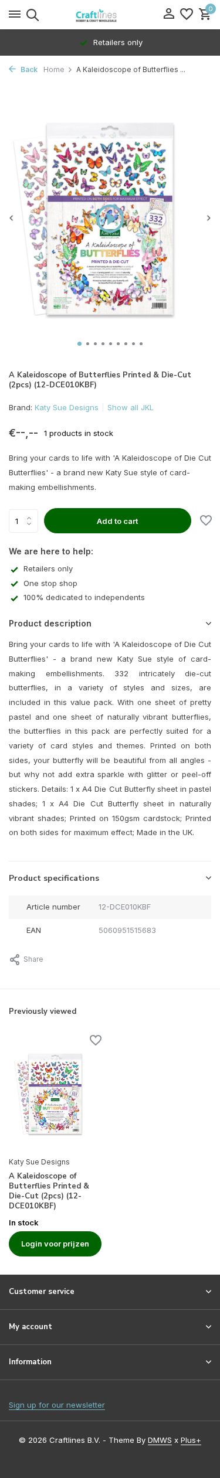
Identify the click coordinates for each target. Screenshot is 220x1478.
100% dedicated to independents (84, 597)
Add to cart (117, 521)
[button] (79, 344)
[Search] (30, 15)
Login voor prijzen (55, 1243)
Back (28, 69)
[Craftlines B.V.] (110, 14)
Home (54, 69)
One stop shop (50, 583)
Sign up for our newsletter (57, 1404)
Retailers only (48, 568)
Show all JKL (130, 407)
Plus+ (191, 1440)
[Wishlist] (186, 15)
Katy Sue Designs (67, 407)
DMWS (160, 1440)
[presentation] (11, 217)
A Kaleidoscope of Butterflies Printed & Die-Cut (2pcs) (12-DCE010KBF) (49, 1191)
